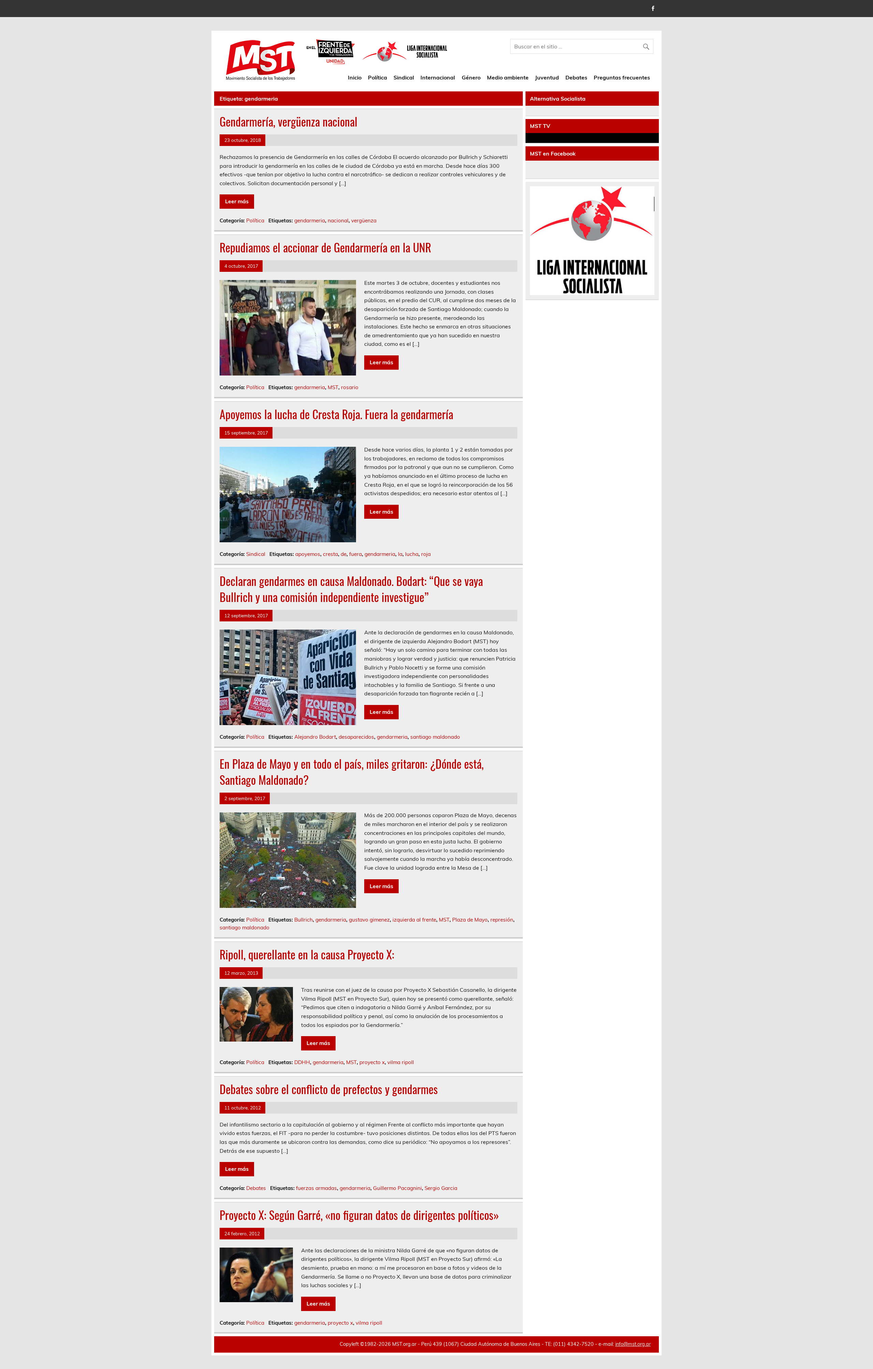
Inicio (354, 77)
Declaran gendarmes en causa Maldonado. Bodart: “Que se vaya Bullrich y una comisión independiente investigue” (351, 588)
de (343, 554)
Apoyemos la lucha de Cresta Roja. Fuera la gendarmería (336, 414)
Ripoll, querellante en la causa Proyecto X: (307, 954)
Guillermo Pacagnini (397, 1188)
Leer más (237, 201)
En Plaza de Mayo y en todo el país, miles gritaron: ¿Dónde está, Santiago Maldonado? (352, 771)
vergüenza (363, 220)
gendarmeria (309, 220)
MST (333, 387)
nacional (338, 220)
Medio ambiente (508, 77)
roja (426, 554)
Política (377, 77)
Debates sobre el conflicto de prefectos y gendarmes (329, 1089)
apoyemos (307, 554)
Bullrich (303, 919)
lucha (411, 554)
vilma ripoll (400, 1062)
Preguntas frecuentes (622, 77)
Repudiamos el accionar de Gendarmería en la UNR (325, 247)
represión (501, 919)
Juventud (547, 77)
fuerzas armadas (316, 1188)
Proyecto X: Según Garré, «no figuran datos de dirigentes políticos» (359, 1214)
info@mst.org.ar (633, 1344)
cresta (330, 554)
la (400, 554)
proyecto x (372, 1062)
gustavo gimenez (369, 919)
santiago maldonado (435, 737)
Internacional (437, 77)
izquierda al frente (414, 919)
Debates (576, 77)
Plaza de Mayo (470, 919)
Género (471, 77)
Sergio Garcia (441, 1188)
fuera (355, 554)
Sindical (404, 77)
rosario (349, 387)
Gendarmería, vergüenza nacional (288, 121)
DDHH (302, 1062)
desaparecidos (356, 737)
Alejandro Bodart (315, 737)
